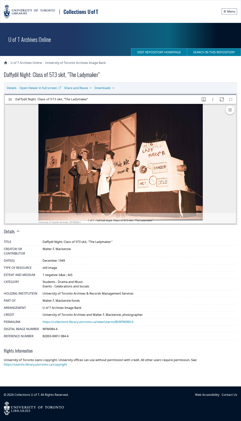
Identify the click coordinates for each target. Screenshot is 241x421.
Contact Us (229, 395)
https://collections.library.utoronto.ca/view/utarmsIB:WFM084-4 (88, 322)
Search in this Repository (214, 52)
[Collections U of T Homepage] (6, 63)
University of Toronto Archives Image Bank (75, 63)
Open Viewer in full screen (38, 88)
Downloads (103, 88)
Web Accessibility (207, 395)
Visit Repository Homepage (159, 52)
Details (12, 88)
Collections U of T (26, 395)
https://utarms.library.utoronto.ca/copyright (35, 364)
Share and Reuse (76, 88)
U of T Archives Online (26, 63)
